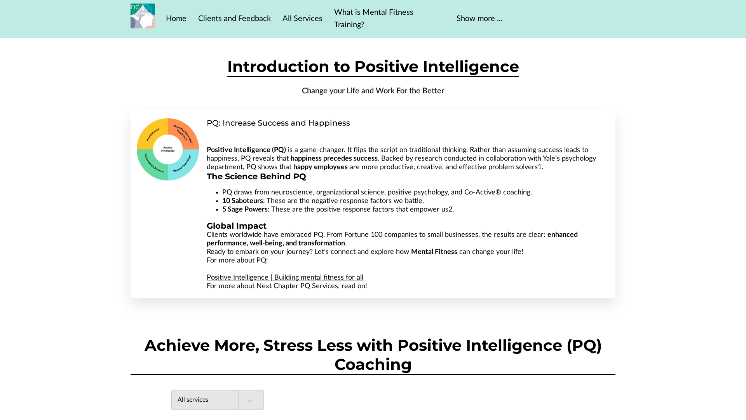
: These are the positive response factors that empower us (335, 209)
